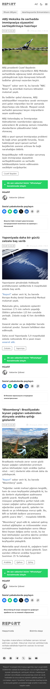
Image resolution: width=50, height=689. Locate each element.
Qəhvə (19, 562)
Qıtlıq (30, 562)
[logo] (9, 4)
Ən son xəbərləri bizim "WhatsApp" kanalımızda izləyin (24, 184)
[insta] (11, 658)
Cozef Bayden (10, 173)
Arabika (7, 562)
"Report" (6, 294)
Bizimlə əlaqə (36, 631)
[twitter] (21, 211)
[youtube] (36, 658)
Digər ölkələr (8, 31)
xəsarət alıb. (8, 342)
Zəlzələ (7, 348)
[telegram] (15, 211)
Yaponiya (20, 348)
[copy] (38, 211)
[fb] (4, 211)
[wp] (10, 211)
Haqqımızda (8, 631)
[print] (32, 211)
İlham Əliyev (10, 12)
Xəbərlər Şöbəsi (16, 197)
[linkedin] (27, 211)
